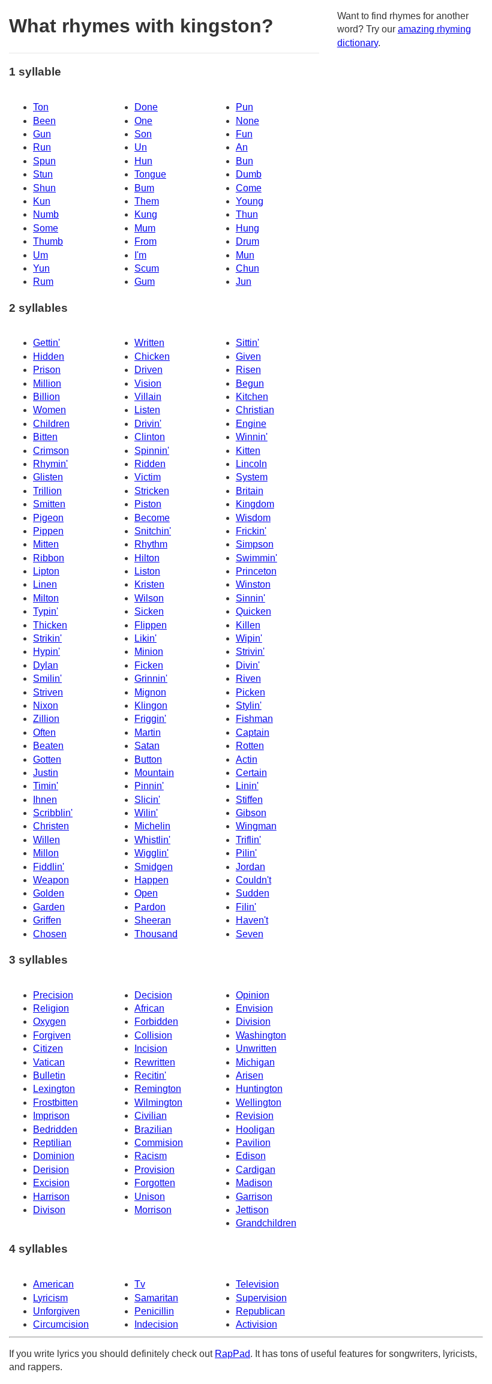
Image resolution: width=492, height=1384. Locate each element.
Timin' (45, 786)
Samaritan (156, 1298)
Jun (243, 281)
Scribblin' (53, 813)
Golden (48, 893)
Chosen (50, 934)
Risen (248, 370)
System (252, 477)
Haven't (252, 920)
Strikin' (47, 638)
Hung (247, 228)
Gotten (47, 759)
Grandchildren (266, 1223)
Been (44, 121)
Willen (46, 840)
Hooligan (255, 1129)
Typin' (45, 611)
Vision (147, 383)
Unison (149, 1197)
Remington (157, 1089)
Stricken (151, 491)
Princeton (256, 571)
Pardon (150, 907)
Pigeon (48, 518)
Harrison (51, 1197)
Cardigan (255, 1170)
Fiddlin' (48, 867)
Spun (44, 161)
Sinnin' (250, 598)
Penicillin (154, 1311)
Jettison (252, 1210)
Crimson (51, 451)
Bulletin (49, 1075)
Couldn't (253, 880)
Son (143, 134)
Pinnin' (149, 786)
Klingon (150, 705)
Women (49, 410)
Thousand (156, 934)
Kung (145, 214)
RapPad (232, 1354)
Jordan (250, 867)
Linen (45, 584)
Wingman (256, 826)
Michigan (255, 1062)
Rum (43, 281)
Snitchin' (152, 531)
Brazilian (153, 1129)
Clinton (149, 437)
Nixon (45, 705)
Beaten (48, 746)
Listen (147, 410)
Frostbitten (55, 1102)
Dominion (53, 1156)
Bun (244, 161)
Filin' (246, 907)
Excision (51, 1183)
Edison (251, 1156)
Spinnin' (151, 451)
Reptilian (52, 1143)
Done (146, 107)
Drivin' (147, 424)
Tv (139, 1284)
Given (248, 356)
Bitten (45, 437)
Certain (251, 773)
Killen (248, 625)
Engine (251, 424)
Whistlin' (152, 840)
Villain (147, 397)
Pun (244, 107)
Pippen (48, 531)
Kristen (149, 584)
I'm (140, 255)
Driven (148, 370)
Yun (41, 268)
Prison (47, 370)
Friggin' (150, 719)
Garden (49, 907)
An (242, 147)
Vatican (49, 1062)
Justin (45, 773)
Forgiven (52, 1035)
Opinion (252, 995)
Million (47, 383)
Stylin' (249, 705)
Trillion (47, 491)
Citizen (48, 1048)
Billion (46, 397)
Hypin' (46, 651)
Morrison (153, 1210)
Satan (147, 746)
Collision (153, 1035)
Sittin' (247, 343)
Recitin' (150, 1075)
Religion (51, 1008)
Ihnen (45, 800)
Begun (250, 383)
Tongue (150, 174)
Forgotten (154, 1183)
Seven (249, 934)
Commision (158, 1143)
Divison (49, 1210)
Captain (252, 732)
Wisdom (253, 518)
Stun (43, 174)
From (145, 241)
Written (149, 343)
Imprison (51, 1116)
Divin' (248, 665)
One (143, 121)
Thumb (48, 241)
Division (253, 1021)
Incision (150, 1048)
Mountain (154, 773)
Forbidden (156, 1021)
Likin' (145, 638)
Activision (256, 1324)
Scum (146, 268)
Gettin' (46, 343)
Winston (253, 584)
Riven (248, 678)
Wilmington (158, 1102)
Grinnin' (150, 678)
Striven (48, 692)
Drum (247, 241)
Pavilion (253, 1143)
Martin (147, 732)
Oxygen (49, 1021)
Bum (144, 188)
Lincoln (251, 464)
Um (40, 255)
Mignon (150, 692)
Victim (147, 477)
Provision (154, 1170)
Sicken (149, 611)
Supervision (261, 1298)
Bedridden (55, 1129)
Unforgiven (56, 1311)
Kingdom (255, 504)
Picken (250, 692)
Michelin (152, 826)
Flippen (150, 625)
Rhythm (150, 544)
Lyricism (50, 1298)
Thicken (50, 625)
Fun (244, 134)
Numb (46, 214)
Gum (144, 281)
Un (140, 147)
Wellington (258, 1102)
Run (42, 147)
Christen (51, 826)
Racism (150, 1156)
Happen (151, 880)
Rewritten (154, 1062)
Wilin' (146, 813)
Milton (46, 598)
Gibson (251, 813)
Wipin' (249, 638)
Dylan (45, 665)
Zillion (46, 719)
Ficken (148, 665)
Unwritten (256, 1048)
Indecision (156, 1324)
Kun (41, 201)
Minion (148, 651)
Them (146, 201)
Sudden (252, 893)
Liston (147, 571)
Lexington (54, 1089)
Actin (246, 759)
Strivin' (250, 651)
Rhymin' (50, 464)
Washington (261, 1035)
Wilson (149, 598)
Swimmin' (256, 558)
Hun (143, 161)
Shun (44, 188)
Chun (247, 268)
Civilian (150, 1116)
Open (146, 893)
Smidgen (153, 867)
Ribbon (48, 558)
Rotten (250, 746)
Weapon (51, 880)
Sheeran (152, 920)
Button (148, 759)
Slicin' (147, 800)
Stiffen (249, 800)
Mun (245, 255)
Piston (147, 504)
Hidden (48, 356)
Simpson (255, 544)
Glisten (48, 477)
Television (257, 1284)
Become (152, 518)
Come (249, 188)
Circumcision (61, 1324)
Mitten (46, 544)
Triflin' (248, 840)
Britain (249, 491)
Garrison (254, 1197)
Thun (247, 214)
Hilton (147, 558)
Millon (46, 853)
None (247, 121)
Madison (254, 1183)
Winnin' (252, 437)
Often (44, 732)
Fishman (254, 719)
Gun (42, 134)
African (149, 1008)
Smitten (49, 504)
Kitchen (252, 397)
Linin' (247, 786)
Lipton (46, 571)
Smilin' (47, 678)
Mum (144, 228)
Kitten (248, 451)
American (53, 1284)
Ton (41, 107)
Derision (51, 1170)
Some (45, 228)
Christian (255, 410)
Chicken (152, 356)
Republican (260, 1311)
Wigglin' (151, 853)
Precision (53, 995)
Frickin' (251, 531)
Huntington (259, 1089)
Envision (254, 1008)
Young (249, 201)
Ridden (150, 464)
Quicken (253, 611)
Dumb (249, 174)
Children (51, 424)
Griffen (47, 920)
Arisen (249, 1075)
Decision (153, 995)
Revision (255, 1116)
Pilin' (246, 853)
